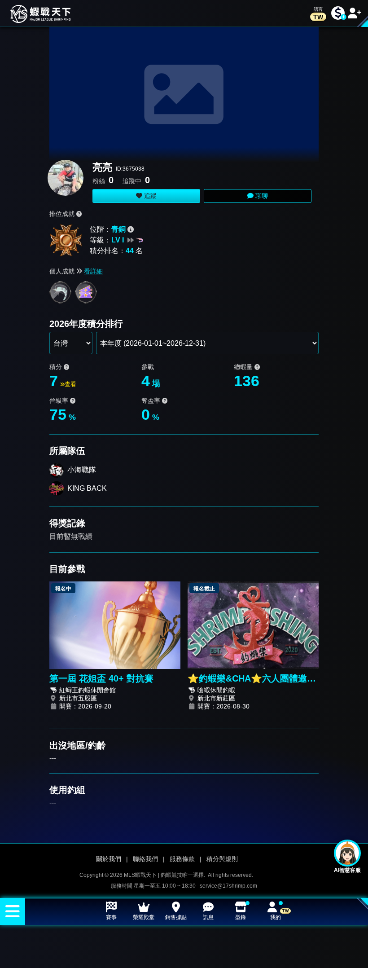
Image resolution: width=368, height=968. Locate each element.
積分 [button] (56, 366)
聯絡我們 (145, 858)
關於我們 (108, 858)
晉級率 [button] (59, 400)
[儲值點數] (338, 13)
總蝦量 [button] (244, 366)
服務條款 (182, 858)
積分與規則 (222, 858)
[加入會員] (354, 13)
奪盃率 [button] (151, 400)
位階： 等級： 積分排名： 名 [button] (116, 240)
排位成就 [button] (62, 213)
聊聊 (261, 195)
